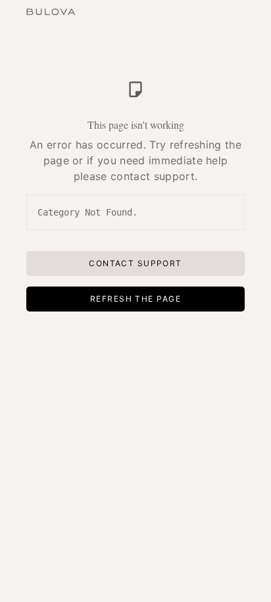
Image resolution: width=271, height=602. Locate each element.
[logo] (51, 10)
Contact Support (135, 263)
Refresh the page (135, 299)
